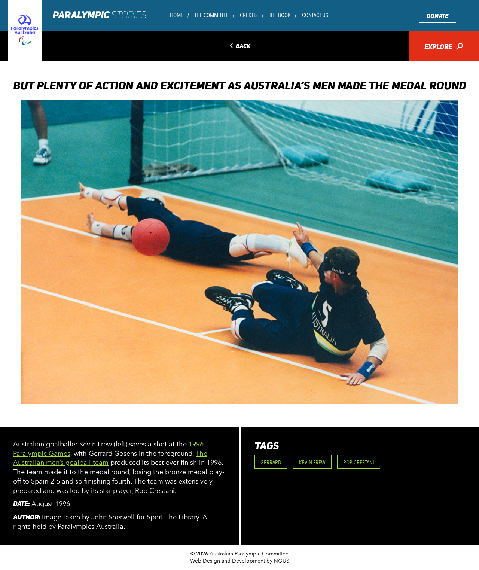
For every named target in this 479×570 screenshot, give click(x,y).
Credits (249, 15)
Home (176, 15)
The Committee (212, 15)
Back (239, 46)
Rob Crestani (358, 462)
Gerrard (270, 462)
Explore (443, 47)
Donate (437, 15)
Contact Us (315, 15)
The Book (280, 15)
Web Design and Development (227, 561)
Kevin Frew (312, 462)
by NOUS (277, 561)
